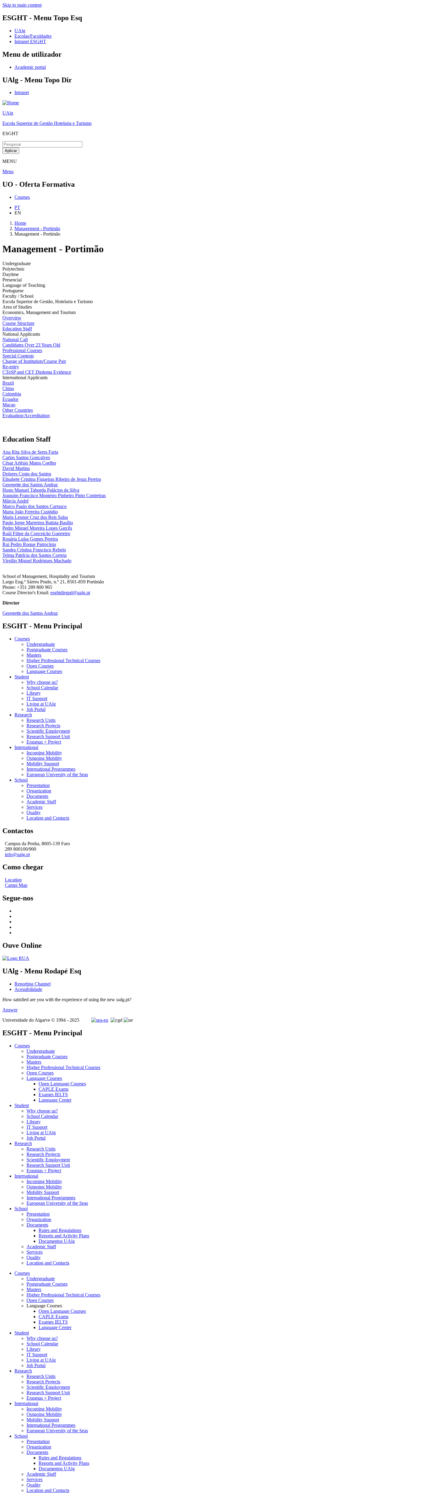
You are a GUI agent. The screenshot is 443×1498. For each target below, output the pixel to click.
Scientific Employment (48, 731)
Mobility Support (43, 763)
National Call (15, 339)
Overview (11, 317)
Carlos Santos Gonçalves (26, 457)
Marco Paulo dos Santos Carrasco (34, 506)
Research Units (41, 720)
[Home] (10, 102)
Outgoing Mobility (44, 758)
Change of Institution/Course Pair (34, 361)
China (8, 388)
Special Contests (18, 355)
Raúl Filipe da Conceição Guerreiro (36, 533)
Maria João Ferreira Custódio (30, 511)
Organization (39, 790)
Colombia (11, 393)
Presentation (38, 785)
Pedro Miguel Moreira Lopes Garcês (37, 528)
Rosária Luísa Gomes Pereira (30, 538)
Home (20, 223)
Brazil (8, 383)
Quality (34, 812)
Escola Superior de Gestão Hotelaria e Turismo (47, 123)
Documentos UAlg (57, 1241)
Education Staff (17, 328)
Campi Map (16, 885)
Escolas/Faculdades (33, 36)
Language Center (55, 1100)
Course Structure (18, 323)
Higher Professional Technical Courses (63, 660)
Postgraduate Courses (47, 649)
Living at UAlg (41, 703)
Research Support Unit (48, 736)
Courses (22, 638)
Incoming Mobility (44, 752)
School (21, 779)
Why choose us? (42, 682)
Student (21, 676)
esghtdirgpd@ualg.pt (70, 592)
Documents (37, 796)
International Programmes (51, 769)
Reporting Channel (32, 983)
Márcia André (15, 500)
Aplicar (11, 150)
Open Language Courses (62, 1083)
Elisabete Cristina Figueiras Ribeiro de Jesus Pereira (51, 479)
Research (23, 714)
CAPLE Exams (53, 1089)
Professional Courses (22, 350)
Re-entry (10, 366)
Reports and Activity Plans (64, 1235)
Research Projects (43, 725)
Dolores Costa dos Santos (26, 473)
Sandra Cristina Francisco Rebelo (34, 549)
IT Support (37, 698)
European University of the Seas (57, 774)
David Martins (16, 468)
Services (34, 807)
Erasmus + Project (44, 741)
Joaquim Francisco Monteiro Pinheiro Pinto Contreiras (54, 495)
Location (13, 879)
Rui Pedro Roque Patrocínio (29, 544)
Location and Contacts (48, 817)
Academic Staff (41, 801)
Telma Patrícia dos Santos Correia (34, 555)
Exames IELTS (53, 1094)
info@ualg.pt (17, 854)
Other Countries (17, 410)
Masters (34, 655)
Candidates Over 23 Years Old (31, 345)
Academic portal (30, 67)
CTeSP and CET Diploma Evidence (36, 372)
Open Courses (40, 665)
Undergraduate (41, 644)
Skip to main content (22, 5)
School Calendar (42, 687)
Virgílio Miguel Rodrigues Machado (36, 560)
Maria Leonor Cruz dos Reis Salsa (35, 517)
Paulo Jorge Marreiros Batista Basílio (37, 522)
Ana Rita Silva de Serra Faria (30, 452)
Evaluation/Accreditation (26, 415)
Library (34, 693)
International (26, 747)
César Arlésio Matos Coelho (29, 462)
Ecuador (10, 399)
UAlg (7, 113)
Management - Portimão (37, 228)
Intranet (21, 92)
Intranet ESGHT (30, 41)
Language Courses (44, 671)
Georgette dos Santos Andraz (30, 484)
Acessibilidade (28, 989)
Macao (8, 404)
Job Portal (36, 709)
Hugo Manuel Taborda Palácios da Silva (40, 490)
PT (17, 207)
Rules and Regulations (60, 1230)
